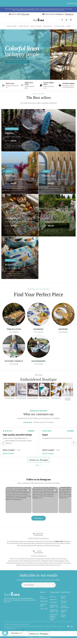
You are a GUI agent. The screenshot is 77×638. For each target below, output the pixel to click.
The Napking (12, 624)
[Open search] (62, 20)
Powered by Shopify (23, 624)
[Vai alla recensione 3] (40, 465)
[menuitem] (68, 26)
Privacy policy (17, 626)
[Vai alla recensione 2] (38, 465)
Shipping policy (38, 626)
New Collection (43, 597)
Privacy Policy (63, 597)
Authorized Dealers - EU (54, 611)
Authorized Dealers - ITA (54, 606)
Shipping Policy (64, 611)
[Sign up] (53, 585)
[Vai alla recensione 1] (36, 465)
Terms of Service (64, 602)
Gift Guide (43, 609)
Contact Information (65, 606)
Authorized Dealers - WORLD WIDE (53, 617)
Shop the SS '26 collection (17, 62)
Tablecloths (44, 601)
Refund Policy (63, 616)
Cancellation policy (9, 628)
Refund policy (8, 626)
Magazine (53, 599)
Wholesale (53, 602)
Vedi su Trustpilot (8, 453)
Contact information (50, 626)
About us (53, 597)
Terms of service (28, 626)
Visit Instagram (38, 518)
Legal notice (61, 626)
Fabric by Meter (43, 605)
